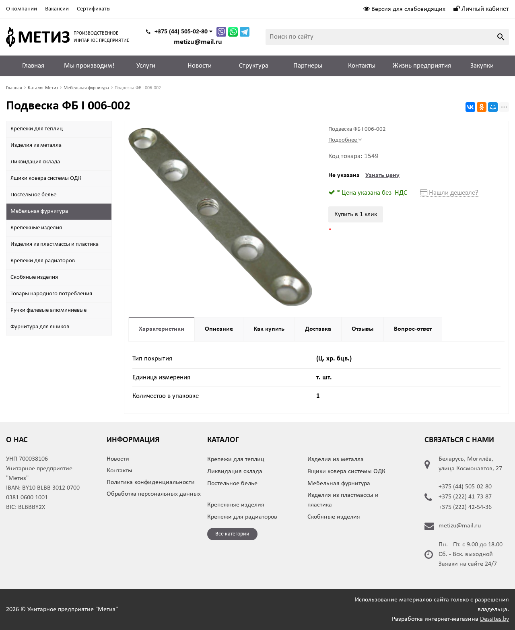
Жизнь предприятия (422, 65)
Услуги (145, 65)
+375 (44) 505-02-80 (465, 487)
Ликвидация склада (35, 162)
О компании (21, 9)
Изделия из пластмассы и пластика (54, 244)
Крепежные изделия (36, 228)
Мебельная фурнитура (39, 211)
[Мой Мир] (493, 107)
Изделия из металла (36, 145)
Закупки (482, 65)
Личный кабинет (484, 9)
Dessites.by (494, 619)
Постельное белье (33, 195)
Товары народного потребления (51, 294)
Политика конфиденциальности (151, 482)
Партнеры (307, 65)
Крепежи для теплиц (36, 129)
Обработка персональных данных (154, 494)
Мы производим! (89, 65)
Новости (199, 65)
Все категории (232, 534)
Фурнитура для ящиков (39, 327)
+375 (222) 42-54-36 (465, 507)
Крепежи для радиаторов (42, 261)
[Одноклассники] (481, 107)
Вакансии (57, 9)
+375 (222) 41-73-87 (465, 497)
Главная (33, 65)
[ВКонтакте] (470, 107)
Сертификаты (94, 9)
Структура (253, 65)
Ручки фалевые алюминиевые (48, 310)
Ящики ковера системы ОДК (45, 178)
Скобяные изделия (34, 277)
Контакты (361, 65)
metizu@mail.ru (198, 42)
